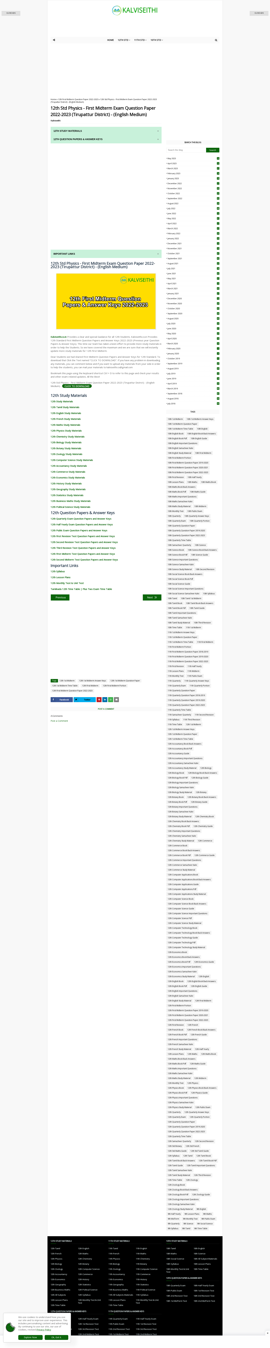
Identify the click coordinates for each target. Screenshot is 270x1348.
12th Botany (201, 792)
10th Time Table (175, 627)
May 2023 (193, 158)
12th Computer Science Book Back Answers (187, 903)
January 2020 (193, 353)
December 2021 (193, 243)
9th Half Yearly (174, 1214)
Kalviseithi (55, 120)
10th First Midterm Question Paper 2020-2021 (188, 467)
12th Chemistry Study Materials (68, 436)
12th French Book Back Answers (201, 1029)
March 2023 (193, 168)
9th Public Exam (208, 1218)
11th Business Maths (118, 1289)
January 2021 (193, 293)
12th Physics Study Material (180, 1107)
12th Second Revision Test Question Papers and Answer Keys (84, 542)
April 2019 (193, 383)
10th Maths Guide (197, 491)
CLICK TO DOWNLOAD (77, 386)
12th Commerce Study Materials (68, 471)
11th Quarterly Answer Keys (197, 680)
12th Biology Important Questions (183, 782)
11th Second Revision (204, 714)
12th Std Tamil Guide (199, 1151)
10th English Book (175, 433)
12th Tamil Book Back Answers (181, 1160)
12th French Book (175, 1029)
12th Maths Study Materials (65, 424)
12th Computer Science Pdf (180, 918)
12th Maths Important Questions (182, 1068)
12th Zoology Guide (201, 1194)
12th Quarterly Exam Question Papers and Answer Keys (81, 518)
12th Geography (58, 1284)
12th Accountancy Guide (178, 753)
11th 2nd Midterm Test (146, 1334)
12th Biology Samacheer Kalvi (181, 787)
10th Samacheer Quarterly (179, 545)
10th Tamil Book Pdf (177, 608)
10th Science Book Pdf (177, 554)
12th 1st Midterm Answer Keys (92, 680)
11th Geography (116, 1284)
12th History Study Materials (66, 483)
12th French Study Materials (66, 418)
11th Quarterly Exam (177, 685)
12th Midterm (200, 1078)
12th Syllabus (58, 571)
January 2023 (193, 178)
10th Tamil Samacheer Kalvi (180, 617)
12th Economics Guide (204, 962)
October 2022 (193, 193)
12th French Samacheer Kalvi (180, 1044)
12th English (204, 976)
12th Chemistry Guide (203, 826)
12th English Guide (199, 986)
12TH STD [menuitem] (123, 39)
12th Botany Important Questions (182, 806)
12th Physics (192, 1083)
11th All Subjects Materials (120, 1294)
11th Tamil (113, 1248)
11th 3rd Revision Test (146, 1329)
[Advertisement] (127, 28)
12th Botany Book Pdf (177, 802)
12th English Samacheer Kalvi (180, 996)
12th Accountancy (59, 1274)
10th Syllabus (209, 593)
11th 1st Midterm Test (118, 1334)
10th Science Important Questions (183, 559)
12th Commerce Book (177, 845)
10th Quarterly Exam (177, 521)
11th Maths (141, 1253)
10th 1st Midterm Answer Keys (200, 419)
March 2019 (193, 388)
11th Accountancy (116, 1274)
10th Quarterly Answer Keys (197, 516)
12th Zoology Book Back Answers (183, 1189)
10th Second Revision (205, 569)
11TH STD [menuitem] (139, 39)
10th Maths (192, 482)
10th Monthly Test (175, 511)
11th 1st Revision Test (146, 1324)
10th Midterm (200, 506)
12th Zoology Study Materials (66, 454)
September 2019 (193, 363)
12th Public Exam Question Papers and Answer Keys (79, 530)
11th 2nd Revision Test (119, 1329)
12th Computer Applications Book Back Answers (189, 879)
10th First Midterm (203, 453)
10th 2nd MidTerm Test (204, 1301)
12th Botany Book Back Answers (202, 797)
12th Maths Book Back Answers (181, 1059)
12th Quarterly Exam (177, 1117)
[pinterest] (99, 699)
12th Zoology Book (176, 1185)
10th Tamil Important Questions (182, 613)
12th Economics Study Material (181, 976)
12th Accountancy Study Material (182, 768)
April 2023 (193, 163)
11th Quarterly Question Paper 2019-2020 (186, 700)
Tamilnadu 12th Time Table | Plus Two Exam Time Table (81, 589)
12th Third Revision (202, 1175)
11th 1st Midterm (193, 627)
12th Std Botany (175, 1146)
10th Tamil (172, 598)
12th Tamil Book (203, 1155)
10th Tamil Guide (197, 608)
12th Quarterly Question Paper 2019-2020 (186, 1126)
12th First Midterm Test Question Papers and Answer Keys (83, 553)
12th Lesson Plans (60, 577)
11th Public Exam (194, 676)
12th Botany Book (176, 797)
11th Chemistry (143, 1258)
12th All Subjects (58, 1294)
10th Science (200, 545)
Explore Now (30, 1337)
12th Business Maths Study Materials (71, 500)
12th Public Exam (202, 1107)
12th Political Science (88, 1289)
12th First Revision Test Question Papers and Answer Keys (83, 536)
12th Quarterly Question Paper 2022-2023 (186, 1131)
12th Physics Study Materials (66, 430)
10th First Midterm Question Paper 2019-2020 (188, 462)
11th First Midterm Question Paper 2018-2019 (188, 651)
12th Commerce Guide (205, 855)
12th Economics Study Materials (68, 477)
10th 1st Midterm (175, 419)
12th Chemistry (85, 1258)
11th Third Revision (191, 719)
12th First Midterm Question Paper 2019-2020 (188, 1010)
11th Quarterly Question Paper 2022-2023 (186, 705)
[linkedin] (104, 699)
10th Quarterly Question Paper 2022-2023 (186, 535)
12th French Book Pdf (177, 1034)
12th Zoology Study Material (180, 1209)
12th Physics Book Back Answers (202, 1088)
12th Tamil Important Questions (201, 1165)
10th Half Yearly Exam (204, 1285)
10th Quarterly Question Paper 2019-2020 (186, 530)
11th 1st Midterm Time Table (180, 642)
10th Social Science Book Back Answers (185, 574)
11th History (141, 1279)
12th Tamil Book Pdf (208, 1160)
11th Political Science (145, 1289)
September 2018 (193, 393)
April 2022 (193, 223)
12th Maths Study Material (179, 1078)
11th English (141, 1248)
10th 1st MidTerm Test (176, 1301)
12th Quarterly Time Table (179, 1136)
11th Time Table (175, 724)
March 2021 (193, 288)
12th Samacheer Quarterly (179, 1141)
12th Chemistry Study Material (181, 840)
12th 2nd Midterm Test (88, 1334)
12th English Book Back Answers (201, 981)
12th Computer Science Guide (181, 908)
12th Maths (192, 1054)
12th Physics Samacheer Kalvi (180, 1102)
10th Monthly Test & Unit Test (177, 1270)
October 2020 (193, 308)
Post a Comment (59, 720)
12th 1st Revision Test (88, 1324)
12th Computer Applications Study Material (187, 894)
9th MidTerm (173, 1218)
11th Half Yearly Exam (146, 1318)
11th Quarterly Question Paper (181, 690)
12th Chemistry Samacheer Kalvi (182, 836)
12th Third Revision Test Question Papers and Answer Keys (83, 547)
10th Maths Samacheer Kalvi (180, 501)
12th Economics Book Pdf (179, 962)
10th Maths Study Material (179, 506)
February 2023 (193, 173)
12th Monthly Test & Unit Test (67, 583)
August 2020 (193, 318)
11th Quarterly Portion (200, 685)
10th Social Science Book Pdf (180, 579)
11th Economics (115, 1279)
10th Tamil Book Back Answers (199, 603)
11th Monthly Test (175, 676)
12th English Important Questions (182, 991)
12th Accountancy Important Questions (185, 758)
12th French (193, 1025)
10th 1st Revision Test (204, 1290)
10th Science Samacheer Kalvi (181, 564)
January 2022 (193, 238)
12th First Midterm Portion (114, 685)
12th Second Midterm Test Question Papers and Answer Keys (84, 559)
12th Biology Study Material (180, 792)
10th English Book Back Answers (201, 433)
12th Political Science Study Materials (70, 506)
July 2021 (193, 268)
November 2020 (193, 303)
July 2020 (193, 323)
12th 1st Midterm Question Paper (125, 680)
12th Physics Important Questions (183, 1097)
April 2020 (193, 338)
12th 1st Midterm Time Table (65, 685)
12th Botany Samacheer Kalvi (180, 811)
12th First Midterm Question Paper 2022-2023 (78, 99)
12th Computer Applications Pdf (182, 889)
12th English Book (175, 981)
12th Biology (205, 768)
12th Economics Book (177, 952)
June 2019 (193, 378)
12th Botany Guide (199, 802)
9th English (201, 1209)
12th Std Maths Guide (177, 1151)
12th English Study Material (179, 1000)
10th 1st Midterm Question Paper (182, 424)
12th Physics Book (176, 1088)
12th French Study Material (179, 1049)
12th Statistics (84, 1284)
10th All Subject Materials (205, 1258)
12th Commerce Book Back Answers (184, 850)
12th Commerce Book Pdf (179, 855)
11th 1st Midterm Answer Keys (181, 632)
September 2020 (193, 313)
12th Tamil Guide (175, 1165)
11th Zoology (114, 1269)
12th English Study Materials (66, 413)
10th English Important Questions (182, 443)
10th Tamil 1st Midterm (191, 598)
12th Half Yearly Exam (88, 1318)
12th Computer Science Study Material (184, 923)
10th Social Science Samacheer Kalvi (183, 593)
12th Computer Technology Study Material (186, 947)
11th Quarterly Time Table (179, 710)
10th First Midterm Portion (179, 458)
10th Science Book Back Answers (202, 550)
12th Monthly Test (175, 1083)
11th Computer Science (147, 1269)
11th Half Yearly (195, 666)
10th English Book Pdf (177, 438)
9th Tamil (186, 1228)
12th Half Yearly (202, 1049)
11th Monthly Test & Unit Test (147, 1301)
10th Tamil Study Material (179, 622)
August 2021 (193, 263)
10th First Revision (176, 477)
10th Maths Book (208, 482)
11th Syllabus (173, 719)
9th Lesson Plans (192, 1214)
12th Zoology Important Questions (183, 1199)
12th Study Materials (62, 401)
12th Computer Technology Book (182, 928)
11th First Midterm (205, 642)
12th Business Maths (60, 1289)
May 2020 (193, 333)
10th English (202, 428)
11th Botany (141, 1263)
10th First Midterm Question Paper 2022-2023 (188, 472)
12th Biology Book (176, 773)
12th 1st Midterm (67, 680)
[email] (116, 699)
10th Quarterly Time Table (179, 540)
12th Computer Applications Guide (183, 884)
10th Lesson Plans (176, 482)
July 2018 (193, 403)
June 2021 (193, 273)
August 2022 (193, 203)
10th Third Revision (202, 622)
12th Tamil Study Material (179, 1175)
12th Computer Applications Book (183, 874)
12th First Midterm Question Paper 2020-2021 (188, 1015)
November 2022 (193, 188)
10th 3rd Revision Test (204, 1295)
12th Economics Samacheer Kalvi (182, 971)
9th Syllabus (173, 1228)
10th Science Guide (199, 554)
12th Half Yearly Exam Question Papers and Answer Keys (82, 524)
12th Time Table (175, 1180)
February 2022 (193, 233)
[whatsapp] (110, 699)
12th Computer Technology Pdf (181, 942)
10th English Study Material (179, 453)
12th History (83, 1279)
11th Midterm (193, 671)
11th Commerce (143, 1274)
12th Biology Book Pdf (178, 777)
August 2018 (193, 398)
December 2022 (193, 183)
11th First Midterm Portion (179, 647)
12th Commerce (205, 840)
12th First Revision (176, 1025)
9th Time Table (200, 1228)
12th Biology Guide (199, 777)
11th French (113, 1253)
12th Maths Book (208, 1054)
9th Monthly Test (190, 1218)
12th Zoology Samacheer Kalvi (181, 1204)
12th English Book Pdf (177, 986)
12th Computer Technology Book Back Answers (189, 932)
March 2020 (193, 343)
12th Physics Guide (199, 1092)
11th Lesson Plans (176, 671)
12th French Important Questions (182, 1039)
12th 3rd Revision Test (88, 1329)
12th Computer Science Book (180, 899)
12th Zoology (192, 1180)
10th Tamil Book (175, 603)
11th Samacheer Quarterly (179, 714)
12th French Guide (199, 1034)
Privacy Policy (43, 1329)
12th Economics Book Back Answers (184, 957)
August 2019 (193, 368)
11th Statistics (142, 1284)
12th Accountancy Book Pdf (180, 748)
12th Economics (58, 1279)
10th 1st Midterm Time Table (180, 428)
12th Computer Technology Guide (183, 937)
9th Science (188, 1223)
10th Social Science (175, 1258)
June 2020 (193, 328)
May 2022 (193, 218)
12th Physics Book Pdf (177, 1092)
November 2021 (193, 248)
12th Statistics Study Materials (67, 495)
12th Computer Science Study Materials (72, 460)
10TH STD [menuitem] (156, 39)
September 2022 (193, 198)
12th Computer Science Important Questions (187, 913)
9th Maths (207, 1214)
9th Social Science (205, 1223)
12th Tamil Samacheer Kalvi (180, 1170)
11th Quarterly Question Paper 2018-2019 (186, 695)
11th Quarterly (174, 680)
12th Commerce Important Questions (184, 860)
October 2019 (193, 358)
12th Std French (192, 1146)
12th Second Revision (204, 1141)
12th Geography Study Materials (68, 489)
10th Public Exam (194, 511)
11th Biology (114, 1263)
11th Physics (114, 1258)
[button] (11, 13)
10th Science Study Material (180, 569)
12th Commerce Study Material (181, 869)
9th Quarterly (174, 1223)
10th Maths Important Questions (182, 496)
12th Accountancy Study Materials (69, 465)
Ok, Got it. (56, 1337)
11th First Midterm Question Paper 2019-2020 (188, 656)
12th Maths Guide (197, 1063)
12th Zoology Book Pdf (178, 1194)
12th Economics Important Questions (184, 966)
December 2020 (193, 298)
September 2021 (193, 258)
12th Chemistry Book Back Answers (183, 821)
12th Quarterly (174, 1112)
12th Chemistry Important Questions (184, 831)
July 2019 (193, 373)
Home (53, 99)
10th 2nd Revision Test (177, 1295)
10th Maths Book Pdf (177, 491)
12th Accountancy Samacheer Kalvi (183, 763)
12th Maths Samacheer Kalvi (180, 1073)
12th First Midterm (90, 685)
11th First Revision (176, 666)
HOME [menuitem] (110, 39)
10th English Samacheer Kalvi (180, 448)
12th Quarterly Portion (200, 1117)
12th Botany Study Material (179, 816)
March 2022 (193, 228)
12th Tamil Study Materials (65, 407)
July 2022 (193, 208)
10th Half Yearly (195, 477)
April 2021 (193, 283)
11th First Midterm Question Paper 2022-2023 (188, 661)
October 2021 (193, 253)
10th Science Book (176, 550)
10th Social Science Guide (179, 584)
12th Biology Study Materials (66, 442)
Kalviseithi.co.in (59, 336)
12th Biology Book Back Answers (202, 773)
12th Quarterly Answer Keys (197, 1112)
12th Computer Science (89, 1269)
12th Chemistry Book (204, 816)
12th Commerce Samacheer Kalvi (182, 865)
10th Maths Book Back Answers (181, 487)
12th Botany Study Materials (66, 448)
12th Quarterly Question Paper (181, 1122)
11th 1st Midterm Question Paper (182, 637)
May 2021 (193, 278)
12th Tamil (187, 1155)
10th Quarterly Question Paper (181, 525)
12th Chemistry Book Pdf (179, 826)
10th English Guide (199, 438)
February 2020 (193, 348)
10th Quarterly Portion (200, 521)
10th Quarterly (174, 516)
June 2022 (193, 213)
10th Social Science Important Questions (185, 588)
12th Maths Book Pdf (177, 1063)
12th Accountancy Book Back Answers (184, 743)
